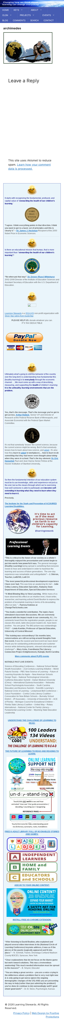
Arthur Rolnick (23, 415)
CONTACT (48, 20)
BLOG (5, 20)
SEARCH (34, 20)
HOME (5, 10)
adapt (46, 450)
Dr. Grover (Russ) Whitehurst (41, 277)
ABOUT (34, 10)
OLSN (5, 15)
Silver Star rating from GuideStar (19, 316)
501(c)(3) (30, 313)
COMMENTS (19, 20)
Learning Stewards (13, 313)
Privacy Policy (21, 1013)
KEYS (16, 10)
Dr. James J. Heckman (27, 231)
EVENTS (47, 15)
